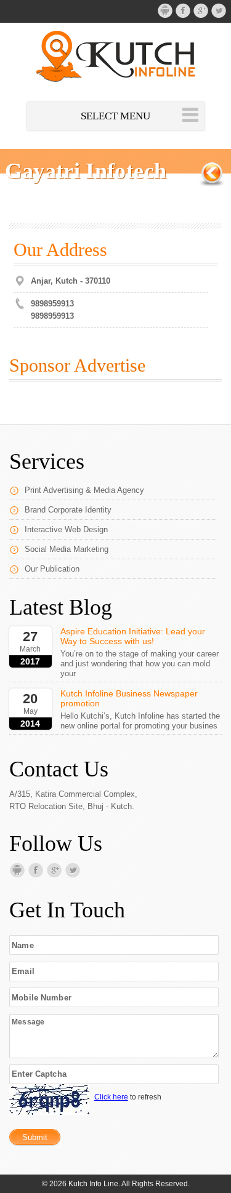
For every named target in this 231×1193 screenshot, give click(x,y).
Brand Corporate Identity (68, 509)
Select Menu (115, 116)
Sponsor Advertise (77, 365)
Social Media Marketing (66, 549)
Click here (111, 1097)
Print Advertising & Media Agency (84, 490)
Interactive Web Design (66, 529)
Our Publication (52, 568)
